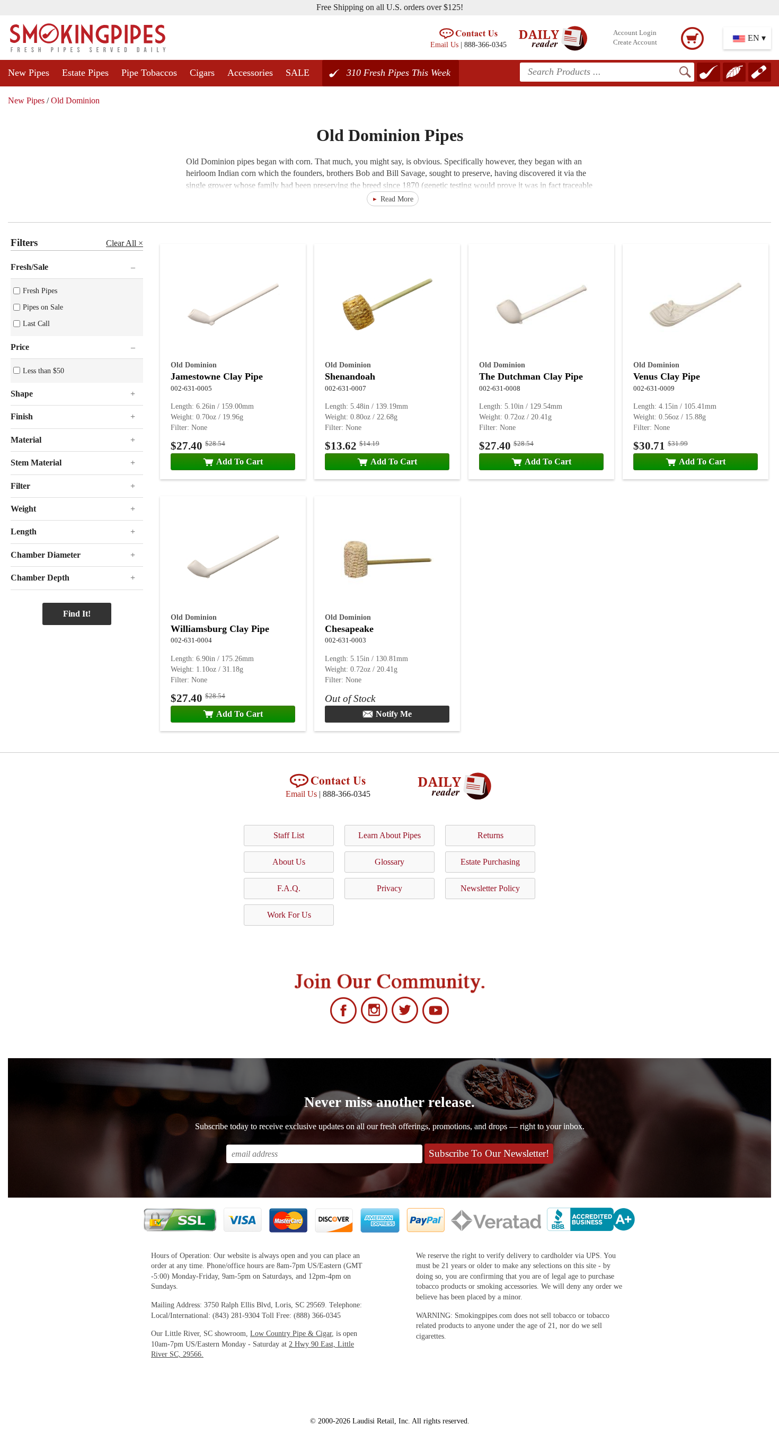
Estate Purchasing (490, 861)
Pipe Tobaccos (149, 72)
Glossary (389, 861)
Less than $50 (43, 370)
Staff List (288, 835)
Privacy (389, 888)
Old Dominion (75, 100)
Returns (490, 835)
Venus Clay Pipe (666, 376)
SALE (297, 72)
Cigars (202, 72)
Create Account (635, 42)
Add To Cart (239, 461)
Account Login (635, 33)
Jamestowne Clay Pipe (217, 376)
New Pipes (28, 72)
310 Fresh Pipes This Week (398, 72)
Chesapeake (349, 628)
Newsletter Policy (490, 888)
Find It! (77, 613)
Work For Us (289, 914)
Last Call (36, 323)
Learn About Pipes (389, 835)
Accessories (250, 72)
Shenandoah (350, 376)
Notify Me (394, 713)
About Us (288, 861)
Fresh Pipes (40, 290)
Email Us (444, 44)
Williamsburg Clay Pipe (220, 628)
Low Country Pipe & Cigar (291, 1334)
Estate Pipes (85, 72)
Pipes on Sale (43, 307)
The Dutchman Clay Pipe (531, 376)
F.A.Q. (288, 888)
